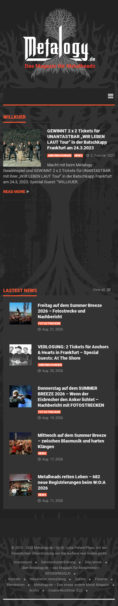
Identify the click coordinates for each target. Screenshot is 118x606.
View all (99, 290)
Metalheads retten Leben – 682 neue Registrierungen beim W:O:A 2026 (72, 482)
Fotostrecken (49, 323)
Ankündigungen (59, 155)
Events (80, 579)
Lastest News (20, 290)
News (78, 155)
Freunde (101, 579)
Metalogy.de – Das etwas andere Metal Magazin (71, 585)
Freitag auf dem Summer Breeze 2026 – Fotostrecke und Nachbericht (70, 311)
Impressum (23, 562)
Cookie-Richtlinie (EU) (65, 590)
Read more (14, 192)
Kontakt (14, 579)
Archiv (34, 590)
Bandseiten (16, 585)
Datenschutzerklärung (58, 562)
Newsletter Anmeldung (48, 579)
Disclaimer (93, 562)
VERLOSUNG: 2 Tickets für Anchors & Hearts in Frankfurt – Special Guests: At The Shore (73, 352)
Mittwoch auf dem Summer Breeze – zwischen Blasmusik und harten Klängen (72, 441)
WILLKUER (14, 117)
